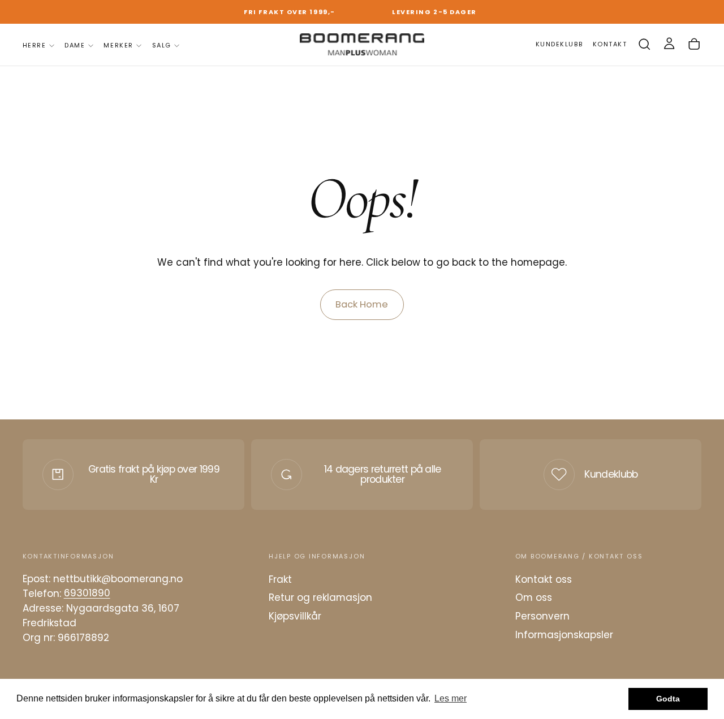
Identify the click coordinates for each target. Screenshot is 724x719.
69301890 (87, 593)
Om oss (533, 597)
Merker (118, 45)
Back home (361, 304)
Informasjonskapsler (564, 635)
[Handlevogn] (694, 44)
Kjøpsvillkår (295, 616)
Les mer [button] (450, 698)
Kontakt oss (543, 579)
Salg (161, 45)
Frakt (280, 579)
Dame (74, 45)
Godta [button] (668, 698)
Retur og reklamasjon (320, 597)
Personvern (542, 616)
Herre (34, 45)
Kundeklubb (610, 474)
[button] (644, 44)
